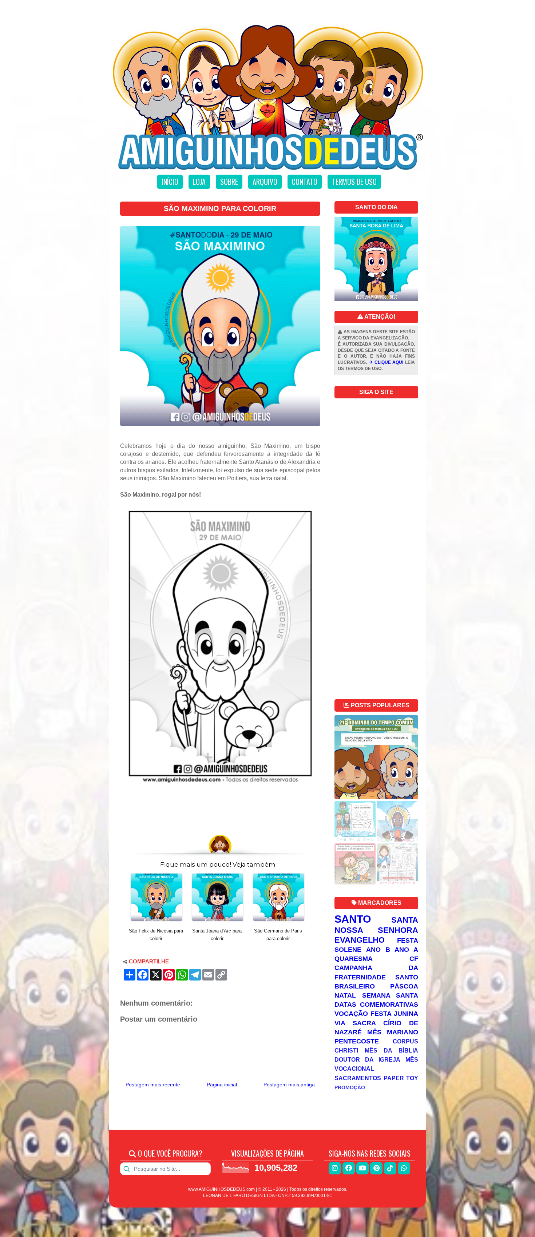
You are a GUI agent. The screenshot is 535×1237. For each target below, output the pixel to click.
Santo (352, 919)
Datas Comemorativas (376, 1004)
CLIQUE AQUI (388, 362)
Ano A (406, 949)
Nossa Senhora (376, 930)
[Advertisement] (220, 810)
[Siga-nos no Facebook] (348, 1168)
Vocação (351, 1013)
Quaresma (353, 958)
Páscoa (404, 986)
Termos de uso (354, 181)
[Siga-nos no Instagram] (335, 1168)
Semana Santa (390, 995)
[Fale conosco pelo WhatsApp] (404, 1168)
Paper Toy (401, 1078)
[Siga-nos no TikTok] (390, 1168)
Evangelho (359, 939)
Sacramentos (357, 1078)
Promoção (349, 1087)
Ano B (378, 949)
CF (413, 958)
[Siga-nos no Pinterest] (376, 1168)
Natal (345, 995)
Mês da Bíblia (391, 1050)
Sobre (229, 181)
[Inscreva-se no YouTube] (362, 1168)
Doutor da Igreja (367, 1059)
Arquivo (265, 181)
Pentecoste (356, 1041)
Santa (404, 919)
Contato (304, 181)
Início (170, 181)
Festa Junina (394, 1013)
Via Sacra (355, 1023)
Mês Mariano (392, 1032)
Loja (199, 181)
